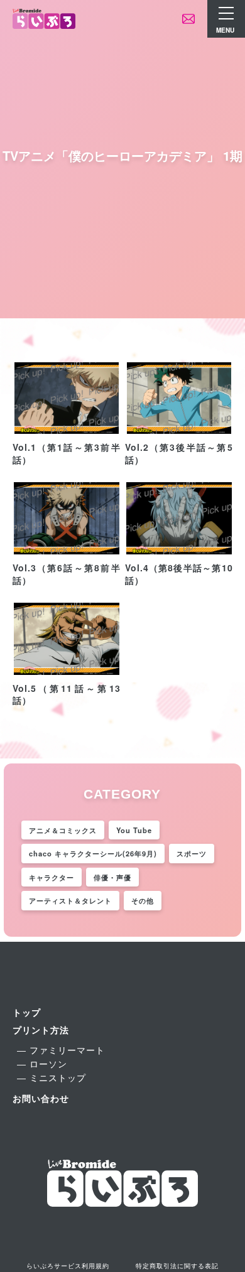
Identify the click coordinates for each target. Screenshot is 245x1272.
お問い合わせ (41, 1098)
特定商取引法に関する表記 (177, 1265)
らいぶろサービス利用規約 (67, 1265)
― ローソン (42, 1063)
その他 (142, 900)
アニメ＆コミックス (63, 830)
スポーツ (192, 853)
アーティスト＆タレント (70, 900)
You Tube (134, 830)
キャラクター (51, 877)
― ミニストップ (51, 1077)
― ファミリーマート (61, 1049)
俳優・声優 (112, 877)
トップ (27, 1012)
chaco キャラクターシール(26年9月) (93, 853)
